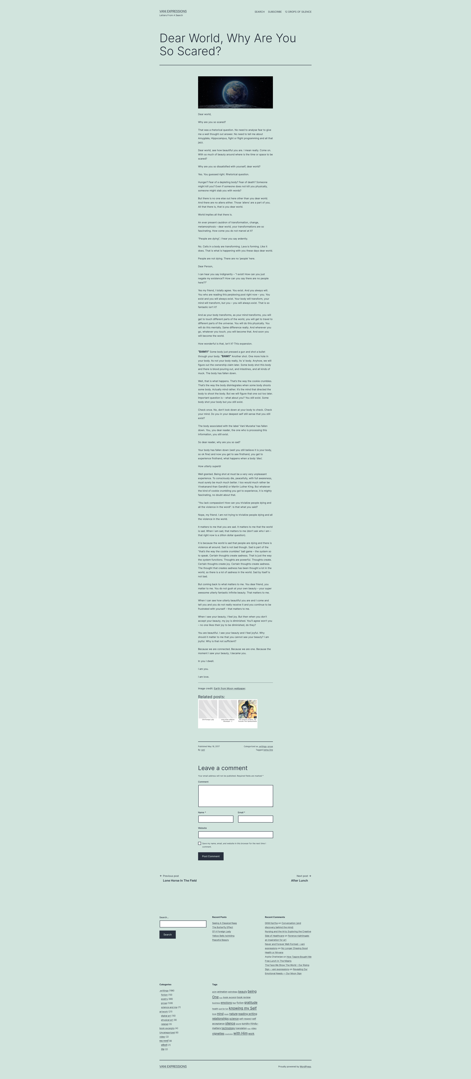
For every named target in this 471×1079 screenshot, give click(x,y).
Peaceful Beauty (220, 940)
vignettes (218, 1033)
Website (202, 828)
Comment (203, 781)
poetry (164, 999)
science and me (169, 1007)
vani (203, 750)
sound (238, 1024)
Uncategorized (167, 1032)
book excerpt (229, 997)
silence (230, 1023)
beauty (242, 991)
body (220, 998)
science (234, 1018)
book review (244, 997)
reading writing (247, 1013)
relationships (220, 1018)
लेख (162, 1049)
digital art (166, 1015)
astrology (233, 991)
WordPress (305, 1066)
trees (249, 1028)
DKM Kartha (271, 923)
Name (202, 812)
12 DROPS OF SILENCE (298, 11)
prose (270, 746)
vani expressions (173, 11)
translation (241, 1028)
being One (268, 750)
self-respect (245, 1018)
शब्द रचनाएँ (163, 1041)
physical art (167, 1020)
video (162, 1036)
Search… (164, 917)
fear (234, 1003)
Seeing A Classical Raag (224, 923)
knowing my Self (243, 1008)
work (251, 1033)
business (216, 1003)
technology (228, 1028)
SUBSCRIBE (275, 11)
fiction (164, 994)
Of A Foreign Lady (221, 931)
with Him (240, 1033)
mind (220, 1013)
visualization (229, 1034)
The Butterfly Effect (222, 927)
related (164, 1024)
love (214, 1014)
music (226, 1014)
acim (214, 992)
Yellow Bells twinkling (223, 935)
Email (241, 812)
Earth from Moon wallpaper (229, 688)
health (215, 1008)
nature (233, 1013)
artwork (163, 1011)
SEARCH (260, 11)
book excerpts (166, 1028)
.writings (263, 746)
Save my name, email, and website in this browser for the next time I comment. (234, 845)
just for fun (223, 1009)
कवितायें (164, 1045)
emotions (226, 1002)
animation (222, 991)
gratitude (250, 1002)
